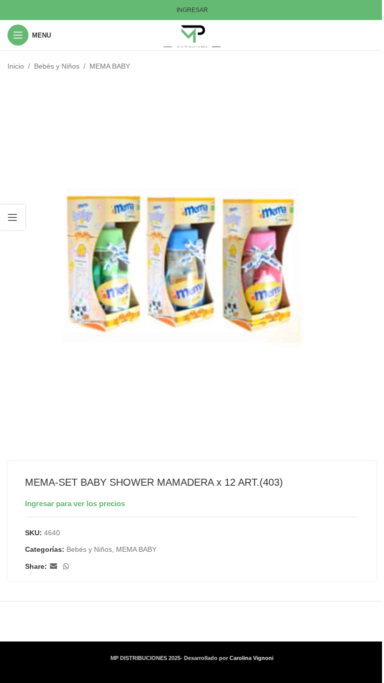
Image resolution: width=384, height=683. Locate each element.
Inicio (16, 66)
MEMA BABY (110, 66)
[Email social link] (53, 566)
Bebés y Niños (57, 66)
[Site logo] (192, 35)
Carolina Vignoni (252, 658)
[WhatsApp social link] (66, 566)
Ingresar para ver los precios (75, 504)
